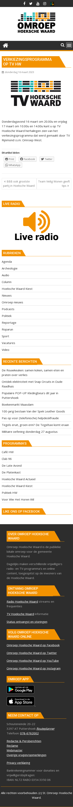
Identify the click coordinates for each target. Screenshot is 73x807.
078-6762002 (29, 733)
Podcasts (8, 309)
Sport (5, 336)
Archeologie (10, 268)
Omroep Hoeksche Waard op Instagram (34, 668)
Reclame (12, 746)
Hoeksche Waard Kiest (17, 289)
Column (6, 282)
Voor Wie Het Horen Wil (18, 499)
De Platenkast (11, 472)
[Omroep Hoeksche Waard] (5, 45)
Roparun (7, 329)
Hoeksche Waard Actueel (18, 479)
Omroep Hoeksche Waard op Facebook (33, 645)
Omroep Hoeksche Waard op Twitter (32, 653)
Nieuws (7, 295)
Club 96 (7, 459)
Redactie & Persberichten (24, 741)
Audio (5, 275)
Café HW (8, 452)
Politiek (6, 316)
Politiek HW (9, 493)
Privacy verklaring (18, 763)
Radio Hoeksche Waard (22, 601)
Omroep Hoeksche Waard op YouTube (33, 660)
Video (5, 350)
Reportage (9, 322)
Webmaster (15, 750)
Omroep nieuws (12, 302)
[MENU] (69, 45)
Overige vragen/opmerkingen (26, 755)
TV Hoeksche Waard (20, 614)
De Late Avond (12, 465)
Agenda (7, 261)
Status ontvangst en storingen (27, 622)
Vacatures (8, 343)
